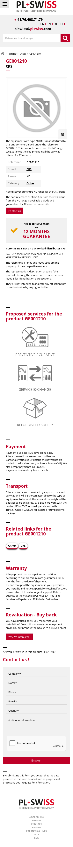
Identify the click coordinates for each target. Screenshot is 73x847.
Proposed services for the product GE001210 (34, 316)
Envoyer (36, 760)
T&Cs (36, 834)
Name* (12, 679)
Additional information (21, 716)
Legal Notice (36, 816)
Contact (36, 823)
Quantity (13, 707)
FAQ (36, 838)
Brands (36, 827)
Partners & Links (36, 831)
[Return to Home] (2, 53)
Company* (14, 670)
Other (30, 183)
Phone (12, 688)
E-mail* (12, 697)
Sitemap (36, 820)
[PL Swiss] (36, 6)
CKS (29, 169)
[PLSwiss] (36, 804)
